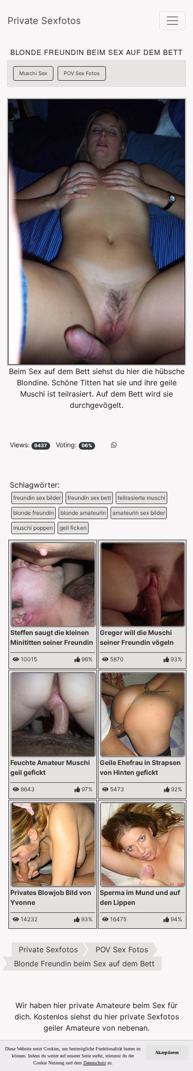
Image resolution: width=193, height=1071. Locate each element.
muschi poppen (33, 527)
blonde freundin (33, 512)
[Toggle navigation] (172, 20)
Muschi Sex (33, 73)
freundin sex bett (89, 497)
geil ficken (73, 527)
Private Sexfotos (44, 20)
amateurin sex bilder (138, 512)
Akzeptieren (167, 1052)
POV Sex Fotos (82, 73)
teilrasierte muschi (141, 497)
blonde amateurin (83, 512)
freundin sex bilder (37, 497)
